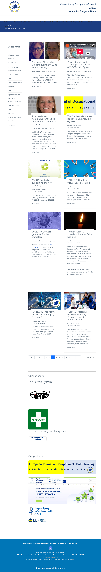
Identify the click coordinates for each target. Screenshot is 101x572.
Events (81, 21)
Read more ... (36, 86)
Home (6, 21)
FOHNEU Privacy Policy (50, 557)
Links (6, 26)
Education (42, 21)
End (78, 357)
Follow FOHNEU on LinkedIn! (14, 58)
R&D (51, 21)
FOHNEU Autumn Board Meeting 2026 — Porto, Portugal (14, 72)
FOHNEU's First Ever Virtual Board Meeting (78, 181)
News (35, 21)
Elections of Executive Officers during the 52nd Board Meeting (44, 65)
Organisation (25, 21)
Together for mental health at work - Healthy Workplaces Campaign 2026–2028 (15, 102)
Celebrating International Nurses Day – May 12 (15, 119)
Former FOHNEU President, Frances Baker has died (80, 234)
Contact (89, 21)
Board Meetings (71, 21)
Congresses (60, 21)
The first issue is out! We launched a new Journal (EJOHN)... (79, 119)
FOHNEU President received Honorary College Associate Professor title (77, 315)
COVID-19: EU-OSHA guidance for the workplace (42, 234)
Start (31, 357)
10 (70, 357)
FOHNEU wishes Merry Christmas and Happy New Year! (43, 314)
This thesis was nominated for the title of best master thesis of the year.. (44, 120)
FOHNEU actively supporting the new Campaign (42, 183)
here (73, 560)
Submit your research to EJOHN (15, 86)
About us (15, 21)
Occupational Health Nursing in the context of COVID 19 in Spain (79, 65)
